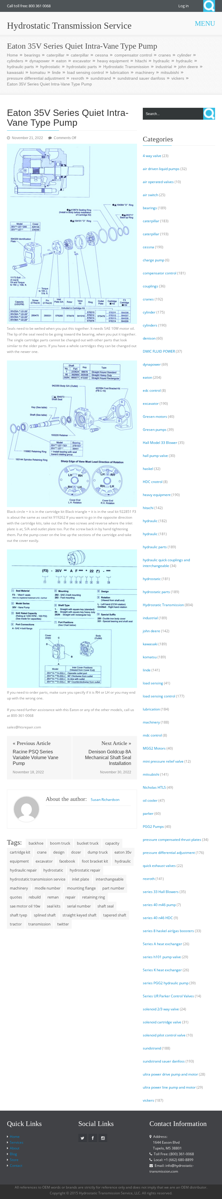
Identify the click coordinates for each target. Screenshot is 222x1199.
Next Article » (116, 743)
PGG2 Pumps (153, 826)
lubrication (119, 72)
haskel (148, 468)
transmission (39, 924)
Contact (16, 1165)
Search (209, 6)
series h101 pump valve (162, 956)
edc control (152, 390)
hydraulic (161, 61)
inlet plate (80, 879)
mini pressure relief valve (163, 761)
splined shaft (45, 915)
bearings (32, 55)
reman (53, 897)
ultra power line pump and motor (169, 1087)
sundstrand (100, 78)
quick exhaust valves (159, 865)
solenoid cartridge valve (162, 1022)
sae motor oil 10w (25, 906)
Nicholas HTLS (154, 787)
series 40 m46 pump (159, 904)
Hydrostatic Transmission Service (69, 25)
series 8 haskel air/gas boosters (168, 930)
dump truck (98, 852)
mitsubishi (170, 72)
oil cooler (150, 800)
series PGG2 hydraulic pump (165, 983)
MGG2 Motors (154, 748)
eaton (61, 61)
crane (42, 852)
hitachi (141, 61)
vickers (177, 78)
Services (16, 1142)
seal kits (53, 906)
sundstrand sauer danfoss (141, 78)
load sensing (153, 683)
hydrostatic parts (81, 66)
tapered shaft (114, 915)
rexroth (77, 78)
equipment (19, 861)
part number (113, 888)
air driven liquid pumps (161, 168)
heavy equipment (113, 61)
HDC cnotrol (152, 481)
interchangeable (109, 879)
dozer (76, 852)
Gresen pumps (154, 429)
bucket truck (88, 843)
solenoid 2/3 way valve (161, 1009)
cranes (164, 55)
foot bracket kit (95, 861)
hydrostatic (50, 66)
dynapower (39, 61)
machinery (144, 72)
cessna (101, 55)
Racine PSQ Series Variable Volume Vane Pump (35, 757)
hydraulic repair (23, 870)
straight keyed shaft (79, 915)
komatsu (38, 72)
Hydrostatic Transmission (126, 66)
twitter (63, 924)
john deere (188, 66)
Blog (13, 1153)
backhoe (36, 843)
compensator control (133, 55)
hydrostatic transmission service (37, 879)
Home (12, 55)
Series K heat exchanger (162, 969)
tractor (16, 924)
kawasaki (15, 72)
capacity (112, 843)
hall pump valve (155, 455)
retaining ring (93, 897)
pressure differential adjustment (36, 78)
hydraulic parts (20, 66)
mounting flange (81, 888)
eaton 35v (123, 852)
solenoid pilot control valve (164, 1035)
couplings (150, 286)
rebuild (35, 897)
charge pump (153, 260)
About (14, 1148)
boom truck (60, 843)
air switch (150, 194)
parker (148, 813)
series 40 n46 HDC (158, 917)
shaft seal (105, 906)
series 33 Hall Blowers (161, 891)
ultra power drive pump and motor (170, 1074)
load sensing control (85, 72)
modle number (47, 888)
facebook (67, 861)
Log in (183, 5)
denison (149, 338)
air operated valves (158, 181)
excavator (82, 61)
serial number (79, 906)
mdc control (152, 735)
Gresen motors (155, 416)
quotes (16, 897)
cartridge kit (20, 852)
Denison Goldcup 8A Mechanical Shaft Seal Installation (108, 757)
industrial (164, 66)
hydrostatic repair (85, 870)
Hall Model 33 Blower (160, 442)
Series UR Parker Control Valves (168, 996)
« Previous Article (32, 743)
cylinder (184, 55)
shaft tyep (18, 915)
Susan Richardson (105, 799)
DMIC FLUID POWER (159, 351)
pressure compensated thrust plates (172, 839)
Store (14, 1159)
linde (56, 72)
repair (70, 897)
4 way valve (152, 155)
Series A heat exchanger (162, 943)
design (58, 852)
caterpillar (55, 55)
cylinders (15, 61)
